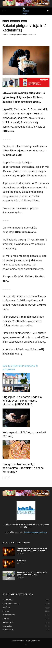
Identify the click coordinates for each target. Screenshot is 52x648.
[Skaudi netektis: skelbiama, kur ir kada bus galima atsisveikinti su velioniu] (9, 551)
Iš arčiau (5, 21)
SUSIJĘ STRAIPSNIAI (14, 365)
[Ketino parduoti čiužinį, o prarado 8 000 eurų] (26, 418)
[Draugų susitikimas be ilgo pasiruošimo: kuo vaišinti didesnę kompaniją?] (26, 449)
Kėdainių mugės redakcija (18, 34)
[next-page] (8, 477)
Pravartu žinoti (15, 21)
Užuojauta (21, 560)
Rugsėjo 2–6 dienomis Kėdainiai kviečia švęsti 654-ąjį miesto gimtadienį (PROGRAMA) (22, 400)
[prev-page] (4, 477)
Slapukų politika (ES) (33, 641)
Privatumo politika (18, 641)
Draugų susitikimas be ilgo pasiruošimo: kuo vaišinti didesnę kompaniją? (23, 468)
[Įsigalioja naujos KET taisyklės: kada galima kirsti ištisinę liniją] (9, 575)
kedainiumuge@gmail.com (35, 532)
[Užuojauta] (9, 563)
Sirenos (24, 21)
